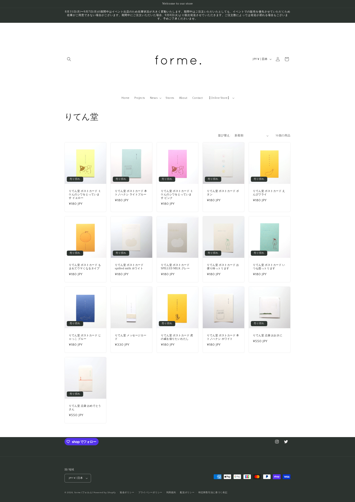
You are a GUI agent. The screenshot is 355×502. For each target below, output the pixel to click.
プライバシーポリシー (150, 492)
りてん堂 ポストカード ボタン (223, 192)
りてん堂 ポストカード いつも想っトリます (269, 266)
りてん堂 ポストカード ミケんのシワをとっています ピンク (177, 194)
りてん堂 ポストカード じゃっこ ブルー (85, 337)
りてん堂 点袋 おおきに (267, 335)
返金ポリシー (127, 492)
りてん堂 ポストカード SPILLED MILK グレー (175, 266)
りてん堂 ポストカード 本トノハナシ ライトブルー (131, 192)
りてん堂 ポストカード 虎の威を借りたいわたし (177, 337)
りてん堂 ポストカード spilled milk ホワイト (129, 266)
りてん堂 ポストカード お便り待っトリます (223, 266)
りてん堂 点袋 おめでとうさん (85, 407)
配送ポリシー (187, 492)
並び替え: (224, 135)
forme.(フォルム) (83, 492)
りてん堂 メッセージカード (130, 337)
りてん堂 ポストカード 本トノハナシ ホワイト (223, 337)
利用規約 (171, 492)
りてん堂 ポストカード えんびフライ (269, 192)
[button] (69, 59)
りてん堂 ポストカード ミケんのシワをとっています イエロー (85, 194)
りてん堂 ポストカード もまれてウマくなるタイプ (85, 266)
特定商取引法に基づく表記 (212, 492)
